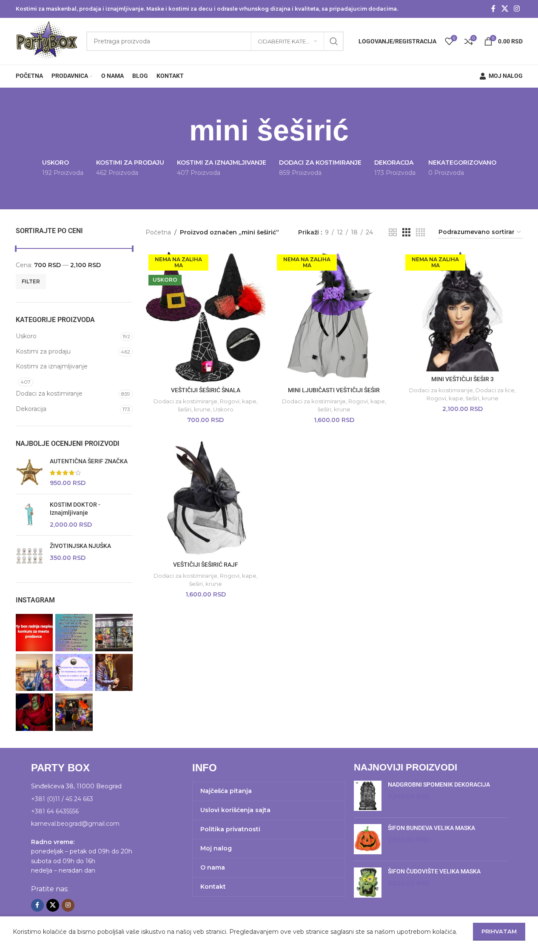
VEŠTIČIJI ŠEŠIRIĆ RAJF (205, 564)
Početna (158, 232)
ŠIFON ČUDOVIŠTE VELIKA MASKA (434, 871)
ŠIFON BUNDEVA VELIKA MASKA (431, 827)
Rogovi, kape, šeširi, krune (462, 398)
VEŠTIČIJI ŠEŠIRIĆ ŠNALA (205, 390)
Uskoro (26, 336)
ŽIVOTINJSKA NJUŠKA (80, 545)
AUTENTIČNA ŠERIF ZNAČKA (89, 461)
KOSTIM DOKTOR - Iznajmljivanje (75, 508)
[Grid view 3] (406, 232)
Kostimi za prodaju (43, 351)
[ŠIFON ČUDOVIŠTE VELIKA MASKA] (367, 882)
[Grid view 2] (393, 232)
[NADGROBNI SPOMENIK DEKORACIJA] (367, 796)
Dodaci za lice (495, 390)
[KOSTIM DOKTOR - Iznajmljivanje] (29, 515)
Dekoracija (31, 409)
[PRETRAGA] (334, 41)
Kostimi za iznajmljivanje (52, 366)
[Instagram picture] (34, 632)
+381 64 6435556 (55, 811)
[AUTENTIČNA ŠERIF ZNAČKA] (29, 472)
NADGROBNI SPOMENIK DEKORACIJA (439, 784)
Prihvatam (499, 931)
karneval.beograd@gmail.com (75, 823)
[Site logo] (47, 41)
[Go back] (178, 130)
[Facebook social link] (493, 8)
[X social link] (504, 8)
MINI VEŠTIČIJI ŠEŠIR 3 (462, 379)
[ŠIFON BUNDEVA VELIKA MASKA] (367, 839)
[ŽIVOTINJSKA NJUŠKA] (29, 556)
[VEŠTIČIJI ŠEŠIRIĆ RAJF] (205, 497)
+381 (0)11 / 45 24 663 (62, 799)
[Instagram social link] (516, 8)
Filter (31, 281)
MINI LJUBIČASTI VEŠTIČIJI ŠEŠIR (334, 390)
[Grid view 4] (420, 232)
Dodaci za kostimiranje (49, 393)
